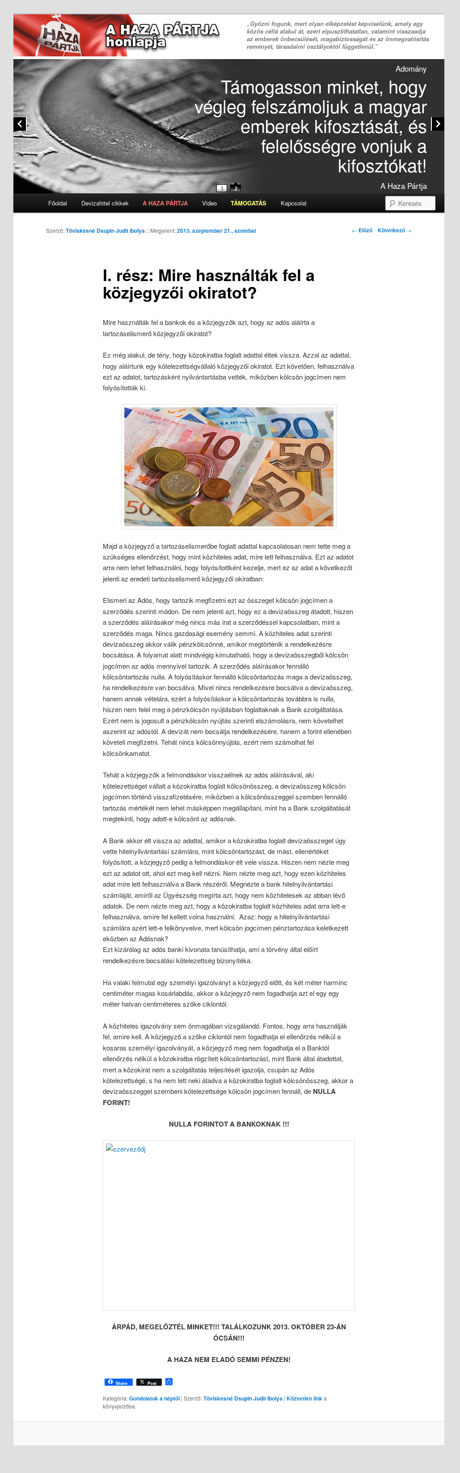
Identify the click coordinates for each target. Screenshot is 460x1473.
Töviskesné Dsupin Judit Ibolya (105, 230)
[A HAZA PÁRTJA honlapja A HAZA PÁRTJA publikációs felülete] (118, 36)
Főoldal (57, 203)
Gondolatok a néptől (154, 1398)
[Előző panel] (20, 124)
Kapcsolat (294, 203)
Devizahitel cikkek (105, 203)
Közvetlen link (305, 1398)
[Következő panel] (437, 124)
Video (209, 203)
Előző (362, 230)
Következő (395, 230)
